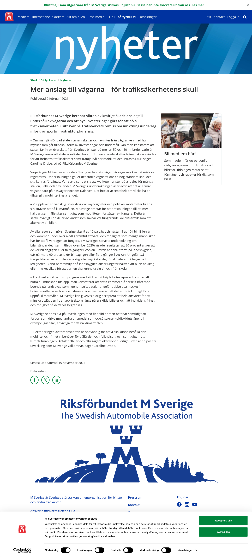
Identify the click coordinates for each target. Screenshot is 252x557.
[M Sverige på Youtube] (194, 504)
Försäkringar (148, 17)
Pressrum (135, 497)
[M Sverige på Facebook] (179, 504)
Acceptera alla (223, 520)
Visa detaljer (185, 550)
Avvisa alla (223, 531)
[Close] (248, 5)
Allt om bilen (76, 17)
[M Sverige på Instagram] (187, 504)
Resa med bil (97, 17)
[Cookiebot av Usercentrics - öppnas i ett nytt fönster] (22, 550)
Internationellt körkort (48, 17)
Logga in (233, 17)
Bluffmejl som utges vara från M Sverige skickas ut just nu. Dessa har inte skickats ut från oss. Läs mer (124, 5)
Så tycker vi (127, 17)
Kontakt (219, 17)
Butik (207, 17)
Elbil (112, 17)
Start (33, 80)
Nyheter (65, 80)
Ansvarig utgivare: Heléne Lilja (52, 511)
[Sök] (244, 16)
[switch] (99, 550)
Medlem (23, 17)
